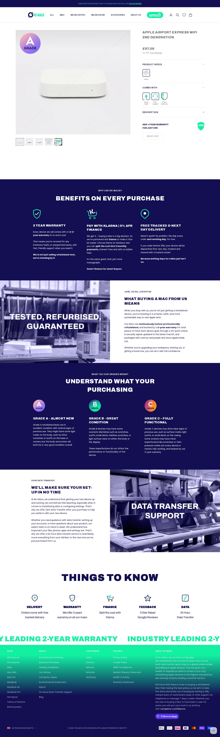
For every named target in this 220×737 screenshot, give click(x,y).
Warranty (91, 677)
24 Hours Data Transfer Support (55, 692)
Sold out (153, 136)
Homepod (12, 697)
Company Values (48, 677)
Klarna (42, 687)
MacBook (12, 682)
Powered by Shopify (117, 728)
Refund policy (14, 706)
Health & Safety (121, 677)
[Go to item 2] (29, 142)
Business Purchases (49, 662)
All (52, 15)
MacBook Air (98, 15)
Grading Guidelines (49, 667)
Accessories (118, 15)
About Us (136, 15)
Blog (41, 697)
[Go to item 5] (58, 142)
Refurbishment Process (51, 657)
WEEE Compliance (122, 667)
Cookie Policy (120, 662)
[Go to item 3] (39, 142)
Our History (45, 672)
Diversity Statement (123, 682)
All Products (13, 657)
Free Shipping (156, 53)
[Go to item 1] (20, 142)
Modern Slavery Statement (127, 672)
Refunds (90, 672)
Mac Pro (11, 677)
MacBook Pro (78, 15)
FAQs (88, 657)
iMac (62, 15)
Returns (90, 667)
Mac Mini (11, 672)
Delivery (90, 662)
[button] (146, 74)
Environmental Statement (52, 682)
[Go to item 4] (48, 142)
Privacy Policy (120, 657)
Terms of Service (16, 701)
